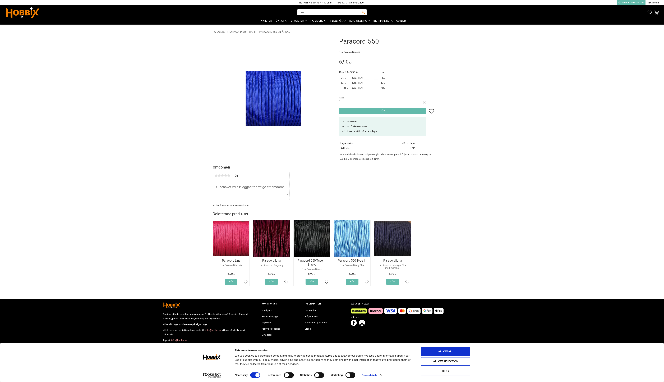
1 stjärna (216, 175)
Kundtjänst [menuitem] (267, 310)
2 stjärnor (219, 175)
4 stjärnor (225, 175)
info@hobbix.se (213, 330)
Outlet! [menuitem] (401, 20)
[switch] (289, 375)
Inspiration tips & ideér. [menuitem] (316, 322)
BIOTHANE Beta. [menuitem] (383, 20)
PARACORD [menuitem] (317, 20)
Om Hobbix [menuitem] (310, 310)
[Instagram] (362, 324)
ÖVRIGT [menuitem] (280, 20)
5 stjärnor (228, 175)
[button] (650, 12)
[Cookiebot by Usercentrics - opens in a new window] (212, 375)
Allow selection (445, 361)
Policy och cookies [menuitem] (271, 329)
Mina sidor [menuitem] (267, 335)
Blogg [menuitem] (308, 329)
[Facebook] (354, 324)
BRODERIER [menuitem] (297, 20)
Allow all (445, 351)
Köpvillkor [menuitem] (266, 322)
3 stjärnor (222, 175)
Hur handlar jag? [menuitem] (270, 316)
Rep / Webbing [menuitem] (358, 20)
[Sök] (363, 12)
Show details (369, 375)
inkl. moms (653, 2)
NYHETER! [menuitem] (266, 20)
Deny (445, 371)
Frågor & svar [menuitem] (311, 316)
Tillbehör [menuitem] (336, 20)
